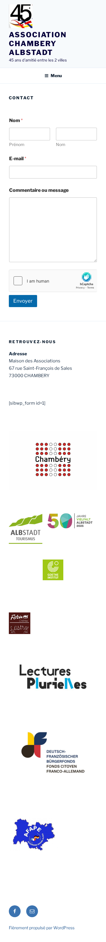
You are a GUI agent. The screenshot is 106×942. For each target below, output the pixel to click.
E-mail (17, 158)
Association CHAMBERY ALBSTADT (38, 43)
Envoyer (23, 301)
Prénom (16, 144)
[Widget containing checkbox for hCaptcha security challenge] (53, 281)
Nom (60, 144)
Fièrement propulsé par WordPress (41, 927)
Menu (56, 75)
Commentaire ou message (39, 190)
